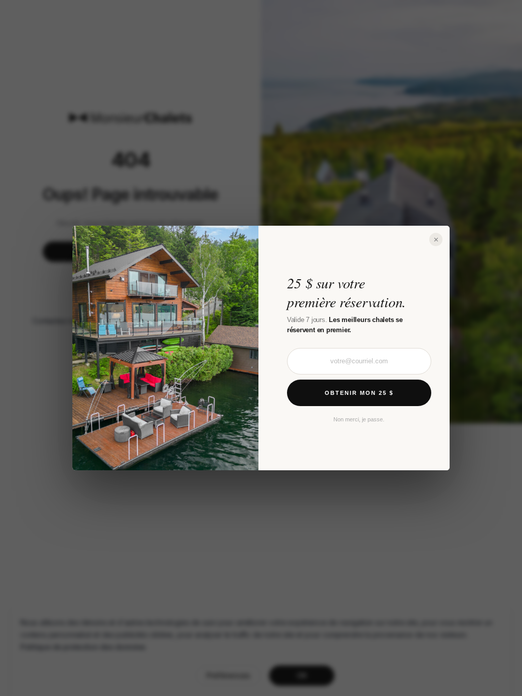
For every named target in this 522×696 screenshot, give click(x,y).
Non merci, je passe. (358, 419)
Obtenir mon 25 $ (359, 393)
